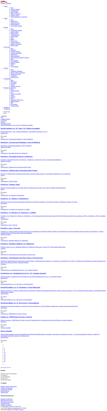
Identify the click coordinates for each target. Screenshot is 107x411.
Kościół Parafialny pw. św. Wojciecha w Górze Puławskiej (20, 287)
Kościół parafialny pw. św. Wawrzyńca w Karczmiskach (20, 303)
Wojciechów (4, 203)
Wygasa (3, 122)
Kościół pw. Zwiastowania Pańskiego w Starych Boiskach (20, 142)
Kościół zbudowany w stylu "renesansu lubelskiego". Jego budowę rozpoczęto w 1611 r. (24, 131)
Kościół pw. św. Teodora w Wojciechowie (14, 199)
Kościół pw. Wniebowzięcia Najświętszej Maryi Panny (19, 170)
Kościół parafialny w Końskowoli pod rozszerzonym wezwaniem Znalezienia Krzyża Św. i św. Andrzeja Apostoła (31, 276)
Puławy (3, 175)
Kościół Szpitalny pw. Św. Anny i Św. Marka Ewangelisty (20, 128)
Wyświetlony (4, 123)
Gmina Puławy (5, 219)
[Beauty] (6, 3)
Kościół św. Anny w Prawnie (10, 228)
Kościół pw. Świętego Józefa (10, 184)
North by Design (19, 409)
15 (4, 360)
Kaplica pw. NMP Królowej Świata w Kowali (16, 317)
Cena (2, 120)
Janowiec (3, 248)
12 (4, 355)
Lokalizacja (4, 119)
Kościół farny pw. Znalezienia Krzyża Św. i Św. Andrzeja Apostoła (23, 273)
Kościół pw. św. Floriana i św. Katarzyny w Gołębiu (18, 213)
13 (4, 356)
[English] (2, 1)
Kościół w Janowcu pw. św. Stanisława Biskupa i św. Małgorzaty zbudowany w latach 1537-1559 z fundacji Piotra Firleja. (33, 247)
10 (4, 352)
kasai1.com (10, 409)
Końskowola (4, 133)
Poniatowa (3, 264)
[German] (4, 1)
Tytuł (2, 116)
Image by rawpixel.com (14, 408)
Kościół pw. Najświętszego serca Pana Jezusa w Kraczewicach (22, 258)
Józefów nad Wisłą (6, 147)
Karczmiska (4, 307)
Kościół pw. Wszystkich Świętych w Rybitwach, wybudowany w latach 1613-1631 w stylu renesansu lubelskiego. (31, 159)
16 (4, 361)
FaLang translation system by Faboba (6, 367)
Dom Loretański (6, 331)
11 (4, 353)
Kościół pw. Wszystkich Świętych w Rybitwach (17, 156)
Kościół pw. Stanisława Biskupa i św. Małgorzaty (17, 244)
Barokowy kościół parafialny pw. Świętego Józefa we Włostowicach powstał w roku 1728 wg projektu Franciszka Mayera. (33, 188)
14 (4, 358)
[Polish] (6, 1)
